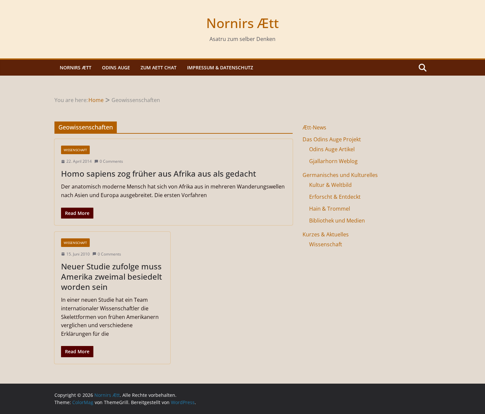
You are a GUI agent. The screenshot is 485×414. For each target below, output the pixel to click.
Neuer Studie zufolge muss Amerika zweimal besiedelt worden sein (111, 276)
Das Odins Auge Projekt (332, 139)
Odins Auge (116, 67)
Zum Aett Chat (159, 67)
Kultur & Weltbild (330, 185)
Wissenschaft (75, 150)
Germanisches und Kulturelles (340, 175)
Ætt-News (314, 127)
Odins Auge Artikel (332, 149)
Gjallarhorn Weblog (333, 161)
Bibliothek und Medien (337, 220)
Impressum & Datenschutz (220, 67)
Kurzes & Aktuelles (326, 234)
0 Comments (111, 161)
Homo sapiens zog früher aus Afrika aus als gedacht (158, 173)
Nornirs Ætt (242, 23)
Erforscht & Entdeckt (335, 196)
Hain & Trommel (329, 208)
